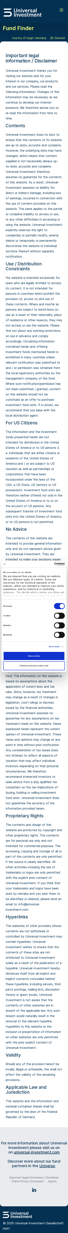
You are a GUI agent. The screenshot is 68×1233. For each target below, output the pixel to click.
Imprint (52, 1181)
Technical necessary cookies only (34, 666)
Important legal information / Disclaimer (34, 1177)
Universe (47, 1166)
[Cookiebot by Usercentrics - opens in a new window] (49, 564)
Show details (54, 647)
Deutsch (59, 38)
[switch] (59, 616)
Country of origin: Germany (29, 38)
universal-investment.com (37, 1152)
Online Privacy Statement (28, 1181)
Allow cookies (34, 656)
